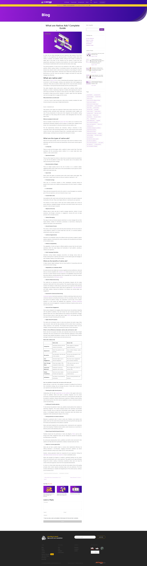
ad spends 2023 (97, 94)
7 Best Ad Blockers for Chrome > (75, 477)
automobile (96, 109)
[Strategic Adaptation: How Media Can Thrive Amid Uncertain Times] (88, 76)
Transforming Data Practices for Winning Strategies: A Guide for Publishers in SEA (96, 82)
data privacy (89, 114)
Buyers (87, 2)
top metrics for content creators (92, 138)
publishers (100, 133)
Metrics (73, 433)
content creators (90, 111)
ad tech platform (90, 105)
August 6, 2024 (94, 64)
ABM (59, 30)
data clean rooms (98, 113)
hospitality (98, 120)
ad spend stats (98, 96)
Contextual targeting (47, 296)
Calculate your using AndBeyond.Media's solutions (73, 5)
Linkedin (76, 550)
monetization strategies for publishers (51, 473)
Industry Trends (89, 41)
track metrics (100, 142)
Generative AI (92, 118)
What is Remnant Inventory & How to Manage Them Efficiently (48, 495)
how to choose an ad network (92, 122)
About (43, 549)
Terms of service (79, 563)
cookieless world (62, 271)
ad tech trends (96, 107)
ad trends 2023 (89, 109)
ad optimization (89, 94)
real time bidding (90, 135)
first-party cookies (97, 116)
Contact (43, 552)
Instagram (76, 549)
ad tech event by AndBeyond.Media (93, 100)
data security (95, 114)
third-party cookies (59, 277)
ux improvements (97, 144)
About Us (95, 2)
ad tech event (89, 98)
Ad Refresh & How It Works (75, 493)
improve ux (100, 124)
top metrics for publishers (91, 140)
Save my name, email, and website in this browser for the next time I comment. (61, 518)
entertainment (89, 116)
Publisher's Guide (89, 45)
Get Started (102, 2)
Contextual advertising (77, 301)
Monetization (89, 43)
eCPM (68, 315)
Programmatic (73, 2)
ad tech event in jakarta (91, 102)
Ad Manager (66, 2)
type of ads (53, 80)
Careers (43, 550)
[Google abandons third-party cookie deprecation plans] (88, 54)
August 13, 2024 (94, 56)
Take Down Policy (45, 555)
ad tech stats (89, 107)
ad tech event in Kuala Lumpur (92, 103)
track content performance (92, 142)
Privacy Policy (71, 563)
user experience (90, 144)
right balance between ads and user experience (53, 454)
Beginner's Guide (47, 33)
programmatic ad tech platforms (63, 393)
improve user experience (91, 124)
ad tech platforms (98, 105)
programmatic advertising (64, 473)
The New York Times (63, 121)
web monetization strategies (92, 146)
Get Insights (89, 25)
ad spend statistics (90, 96)
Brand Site (44, 559)
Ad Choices (44, 557)
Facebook (76, 547)
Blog (91, 2)
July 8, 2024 (93, 78)
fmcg (88, 118)
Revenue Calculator (47, 554)
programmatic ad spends (91, 129)
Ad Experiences (81, 2)
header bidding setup (91, 120)
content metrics (97, 111)
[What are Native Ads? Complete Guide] (62, 42)
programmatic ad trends (91, 131)
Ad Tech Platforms (90, 38)
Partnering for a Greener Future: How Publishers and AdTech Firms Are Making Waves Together (97, 69)
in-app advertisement (77, 287)
